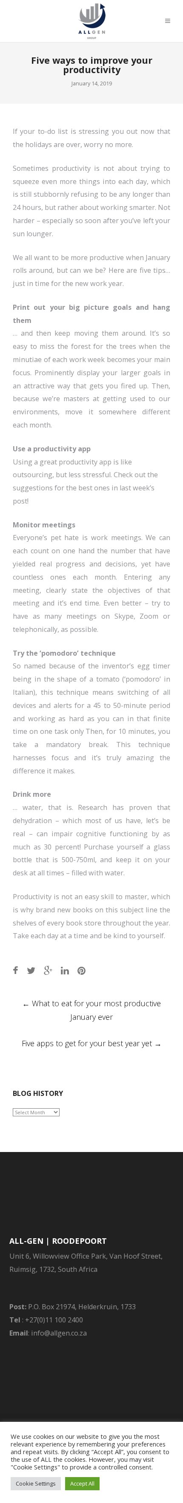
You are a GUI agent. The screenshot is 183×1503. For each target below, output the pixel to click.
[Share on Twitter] (31, 970)
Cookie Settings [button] (36, 1483)
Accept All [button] (82, 1483)
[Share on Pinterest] (81, 970)
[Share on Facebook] (15, 970)
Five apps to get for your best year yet (92, 1043)
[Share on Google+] (48, 970)
